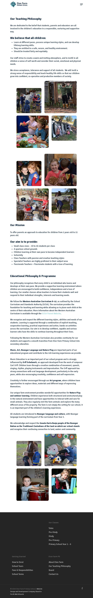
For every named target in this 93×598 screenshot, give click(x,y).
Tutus (51, 528)
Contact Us (53, 574)
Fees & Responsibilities (22, 570)
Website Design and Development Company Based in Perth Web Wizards (26, 591)
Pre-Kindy (53, 532)
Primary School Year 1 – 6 (60, 544)
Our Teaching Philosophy (60, 566)
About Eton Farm (56, 562)
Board (51, 570)
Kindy (51, 536)
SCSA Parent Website (51, 313)
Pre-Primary (54, 540)
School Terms (18, 574)
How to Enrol (17, 562)
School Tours (17, 566)
